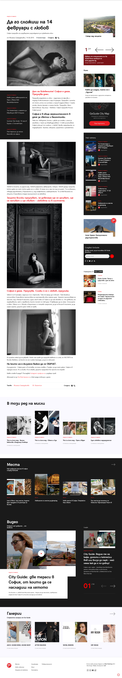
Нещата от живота (11, 16)
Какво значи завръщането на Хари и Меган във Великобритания (17, 99)
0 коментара (40, 38)
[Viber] (58, 38)
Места (17, 664)
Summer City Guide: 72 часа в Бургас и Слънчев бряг (17, 121)
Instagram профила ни (37, 373)
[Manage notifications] (118, 674)
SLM (105, 665)
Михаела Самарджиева (21, 385)
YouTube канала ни (24, 377)
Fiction (94, 665)
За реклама (34, 664)
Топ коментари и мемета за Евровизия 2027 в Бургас (17, 111)
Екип (32, 667)
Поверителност (47, 664)
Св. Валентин (37, 385)
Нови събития (19, 667)
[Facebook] (56, 38)
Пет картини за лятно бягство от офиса (15, 132)
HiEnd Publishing (108, 664)
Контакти (34, 670)
